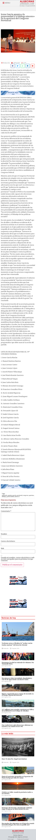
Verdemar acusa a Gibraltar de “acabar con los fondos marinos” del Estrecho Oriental (17, 644)
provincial (19, 495)
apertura (31, 495)
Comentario (6, 511)
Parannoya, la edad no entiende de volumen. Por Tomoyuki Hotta (18, 663)
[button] (13, 66)
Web (2, 548)
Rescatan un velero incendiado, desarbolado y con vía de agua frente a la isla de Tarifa (17, 678)
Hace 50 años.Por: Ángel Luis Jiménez (14, 759)
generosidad (10, 496)
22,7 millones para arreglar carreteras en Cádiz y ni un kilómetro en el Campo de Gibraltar (18, 710)
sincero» (17, 496)
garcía (14, 495)
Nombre (4, 534)
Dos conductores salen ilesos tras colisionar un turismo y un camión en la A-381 (17, 725)
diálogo (4, 496)
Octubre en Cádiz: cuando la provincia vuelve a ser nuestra (17, 792)
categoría (4, 495)
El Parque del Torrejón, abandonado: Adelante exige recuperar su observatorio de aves (17, 808)
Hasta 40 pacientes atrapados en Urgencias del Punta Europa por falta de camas (17, 777)
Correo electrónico (8, 541)
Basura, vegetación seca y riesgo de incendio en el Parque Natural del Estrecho (18, 694)
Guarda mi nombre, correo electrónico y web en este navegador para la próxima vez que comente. (17, 559)
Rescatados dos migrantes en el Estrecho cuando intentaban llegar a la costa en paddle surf (18, 824)
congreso (25, 495)
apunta (10, 495)
